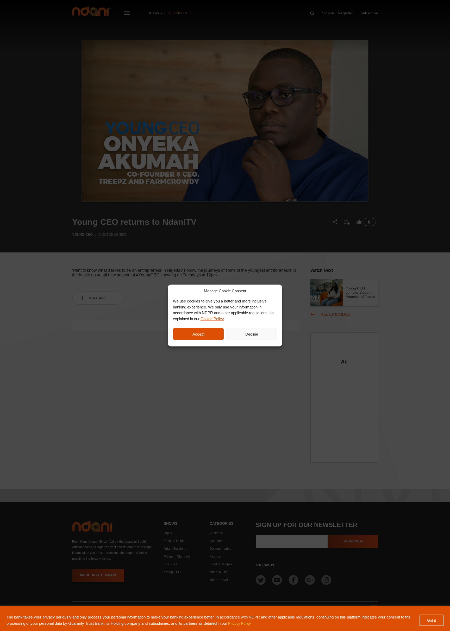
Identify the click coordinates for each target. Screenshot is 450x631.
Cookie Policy (212, 318)
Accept (198, 334)
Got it (431, 620)
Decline (251, 334)
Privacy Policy (239, 623)
